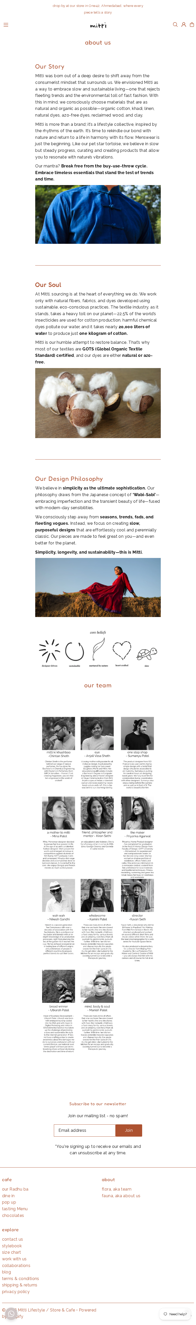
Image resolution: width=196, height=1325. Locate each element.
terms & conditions (20, 1278)
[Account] (183, 24)
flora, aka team (116, 1189)
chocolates (13, 1215)
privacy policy (16, 1291)
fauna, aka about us (121, 1195)
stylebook (12, 1245)
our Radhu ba (15, 1189)
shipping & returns (20, 1285)
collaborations (16, 1265)
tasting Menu (15, 1208)
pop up (9, 1202)
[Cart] (192, 24)
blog (6, 1272)
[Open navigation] (43, 24)
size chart (11, 1252)
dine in (8, 1195)
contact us (12, 1239)
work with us (14, 1259)
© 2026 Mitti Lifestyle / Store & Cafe (38, 1310)
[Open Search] (175, 24)
